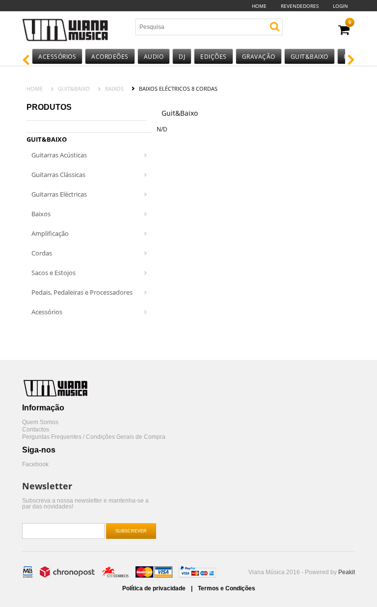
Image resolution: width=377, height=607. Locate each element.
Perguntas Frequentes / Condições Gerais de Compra (93, 437)
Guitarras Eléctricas (59, 194)
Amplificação (50, 233)
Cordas (41, 253)
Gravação (258, 56)
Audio (154, 56)
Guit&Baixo (309, 56)
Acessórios (57, 56)
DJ (182, 56)
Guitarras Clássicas (58, 174)
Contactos (35, 430)
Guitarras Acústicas (59, 155)
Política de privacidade (154, 588)
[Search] (274, 26)
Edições (213, 56)
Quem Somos (40, 422)
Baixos (114, 88)
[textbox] (193, 27)
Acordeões (110, 56)
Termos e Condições (226, 588)
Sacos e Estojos (53, 272)
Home (259, 5)
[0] (344, 30)
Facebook (35, 464)
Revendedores (300, 5)
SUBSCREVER (131, 531)
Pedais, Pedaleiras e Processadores (82, 292)
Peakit (346, 572)
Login (340, 5)
